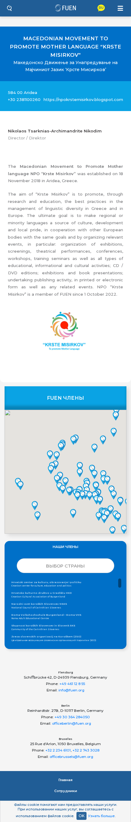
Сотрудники (65, 791)
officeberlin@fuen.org (71, 723)
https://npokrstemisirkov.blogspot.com (83, 99)
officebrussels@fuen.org (71, 757)
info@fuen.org (71, 690)
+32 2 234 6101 (58, 750)
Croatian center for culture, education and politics (46, 584)
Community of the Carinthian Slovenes (43, 627)
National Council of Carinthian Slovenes (39, 605)
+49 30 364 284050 (72, 717)
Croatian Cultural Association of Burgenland (41, 594)
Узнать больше (101, 816)
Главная (65, 780)
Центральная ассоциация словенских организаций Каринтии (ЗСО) (53, 638)
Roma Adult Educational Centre (46, 616)
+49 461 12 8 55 (72, 684)
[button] (50, 470)
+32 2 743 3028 (86, 750)
